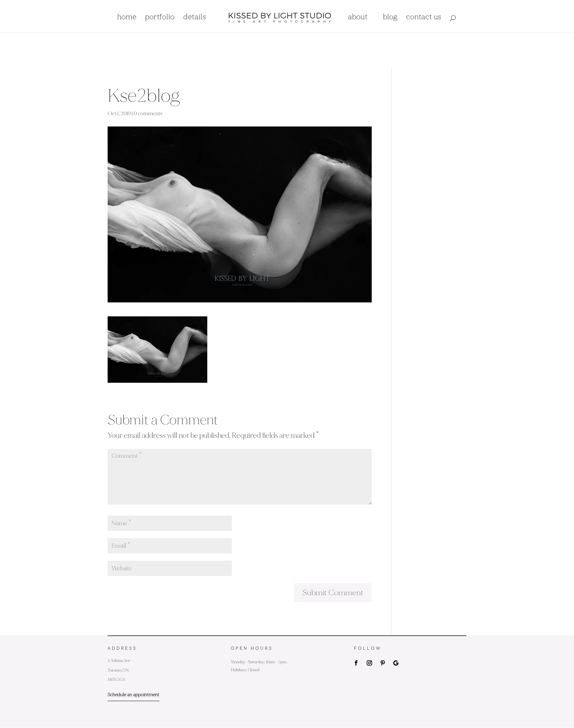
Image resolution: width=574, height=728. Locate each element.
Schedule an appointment (133, 694)
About (358, 18)
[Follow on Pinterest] (382, 663)
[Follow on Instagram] (369, 663)
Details (194, 18)
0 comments (148, 113)
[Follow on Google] (396, 663)
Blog (390, 18)
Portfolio (160, 18)
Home (127, 18)
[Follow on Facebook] (356, 663)
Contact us (423, 18)
